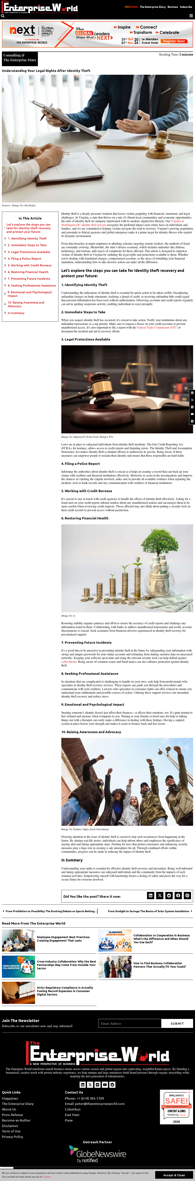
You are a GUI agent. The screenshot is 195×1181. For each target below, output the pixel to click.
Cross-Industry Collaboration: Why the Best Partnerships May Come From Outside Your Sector (66, 964)
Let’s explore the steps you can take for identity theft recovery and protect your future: (28, 228)
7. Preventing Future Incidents (29, 278)
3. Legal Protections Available (29, 252)
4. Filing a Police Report (24, 258)
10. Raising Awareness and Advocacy (26, 304)
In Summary (16, 313)
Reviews (173, 6)
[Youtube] (192, 414)
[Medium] (192, 407)
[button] (150, 895)
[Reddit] (192, 421)
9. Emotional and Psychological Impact (30, 293)
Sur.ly (183, 1114)
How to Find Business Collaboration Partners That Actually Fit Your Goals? (159, 964)
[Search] (2, 16)
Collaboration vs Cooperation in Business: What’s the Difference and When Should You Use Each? (161, 938)
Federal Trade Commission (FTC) (157, 327)
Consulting (12, 55)
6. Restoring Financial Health (28, 272)
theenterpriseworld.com (176, 1106)
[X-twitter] (192, 400)
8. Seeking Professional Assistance (32, 285)
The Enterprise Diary (153, 6)
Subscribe (186, 6)
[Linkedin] (192, 393)
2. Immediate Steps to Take (27, 245)
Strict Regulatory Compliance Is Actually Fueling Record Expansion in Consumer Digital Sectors (65, 991)
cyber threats (69, 662)
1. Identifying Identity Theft (27, 238)
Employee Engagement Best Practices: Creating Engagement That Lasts (63, 938)
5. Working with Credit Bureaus (29, 265)
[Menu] (191, 16)
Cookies (46, 1176)
